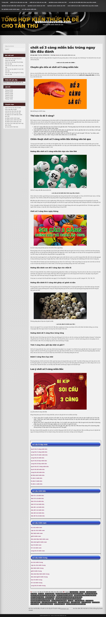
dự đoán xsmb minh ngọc (12, 118)
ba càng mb (34, 593)
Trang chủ (5, 2)
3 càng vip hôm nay (91, 591)
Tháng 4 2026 (9, 93)
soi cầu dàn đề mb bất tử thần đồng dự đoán (88, 608)
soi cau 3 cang (89, 600)
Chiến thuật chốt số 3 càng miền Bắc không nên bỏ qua (69, 593)
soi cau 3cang (95, 602)
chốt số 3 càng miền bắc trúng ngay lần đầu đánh (43, 595)
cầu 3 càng (41, 593)
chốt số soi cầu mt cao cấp (38, 2)
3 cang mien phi (74, 591)
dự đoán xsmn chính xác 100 (57, 2)
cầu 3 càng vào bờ (49, 593)
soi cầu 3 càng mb (75, 602)
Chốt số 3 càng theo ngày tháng (65, 595)
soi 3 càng (70, 600)
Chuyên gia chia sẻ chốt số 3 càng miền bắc (85, 595)
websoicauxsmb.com (53, 22)
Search (7, 49)
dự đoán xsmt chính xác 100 (36, 5)
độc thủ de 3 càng (49, 597)
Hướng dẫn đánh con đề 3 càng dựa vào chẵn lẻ (42, 598)
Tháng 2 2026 (9, 97)
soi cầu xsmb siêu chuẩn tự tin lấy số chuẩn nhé (44, 608)
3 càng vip (82, 591)
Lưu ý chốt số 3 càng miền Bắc (59, 600)
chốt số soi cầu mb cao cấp (18, 2)
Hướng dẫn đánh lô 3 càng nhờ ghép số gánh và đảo (68, 598)
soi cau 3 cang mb (86, 602)
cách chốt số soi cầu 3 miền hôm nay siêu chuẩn (82, 5)
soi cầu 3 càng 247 (35, 602)
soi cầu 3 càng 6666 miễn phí (49, 602)
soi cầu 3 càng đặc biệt (63, 602)
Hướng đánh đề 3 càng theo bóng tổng (40, 600)
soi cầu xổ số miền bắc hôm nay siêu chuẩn (82, 2)
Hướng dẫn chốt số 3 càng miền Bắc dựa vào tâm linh (69, 597)
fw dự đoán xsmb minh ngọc (11, 9)
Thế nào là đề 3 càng (59, 604)
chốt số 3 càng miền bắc (91, 593)
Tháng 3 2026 (9, 95)
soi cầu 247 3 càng (79, 600)
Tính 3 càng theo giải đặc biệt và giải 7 (75, 604)
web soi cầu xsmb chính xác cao (65, 55)
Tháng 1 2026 (9, 99)
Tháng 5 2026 (9, 92)
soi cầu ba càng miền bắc (46, 604)
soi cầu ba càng (35, 604)
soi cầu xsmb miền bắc (29, 9)
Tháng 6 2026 (9, 90)
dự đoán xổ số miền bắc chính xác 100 (13, 5)
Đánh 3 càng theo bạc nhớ (37, 597)
